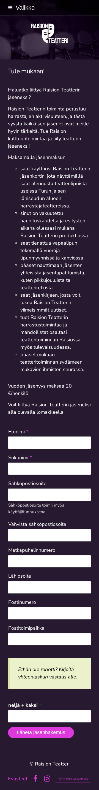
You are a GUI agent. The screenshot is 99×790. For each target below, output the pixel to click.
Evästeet (18, 778)
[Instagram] (47, 778)
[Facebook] (35, 778)
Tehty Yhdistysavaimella (73, 779)
